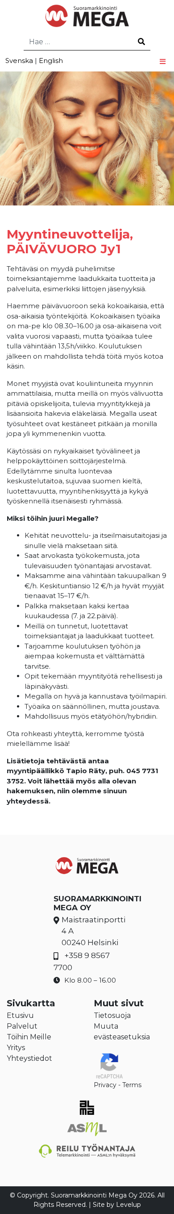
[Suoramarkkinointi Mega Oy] (87, 16)
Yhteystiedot (29, 1058)
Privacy (105, 1085)
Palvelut (22, 1026)
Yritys (16, 1047)
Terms (131, 1085)
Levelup (128, 1205)
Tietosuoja (112, 1015)
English (51, 60)
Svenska (19, 60)
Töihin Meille (29, 1037)
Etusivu (20, 1015)
